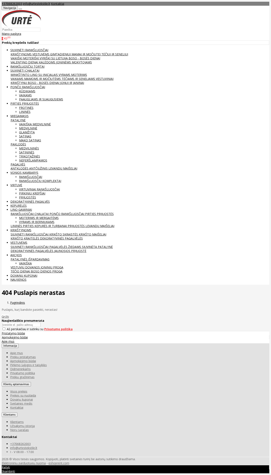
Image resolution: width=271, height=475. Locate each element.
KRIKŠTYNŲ (19, 83)
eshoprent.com (58, 463)
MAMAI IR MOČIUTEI (86, 54)
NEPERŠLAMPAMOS (33, 160)
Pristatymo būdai (13, 333)
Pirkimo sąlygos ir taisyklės (28, 365)
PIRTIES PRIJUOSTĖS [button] (24, 103)
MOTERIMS (79, 75)
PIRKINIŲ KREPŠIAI (32, 193)
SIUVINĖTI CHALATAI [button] (24, 70)
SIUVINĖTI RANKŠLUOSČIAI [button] (29, 50)
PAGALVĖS (18, 164)
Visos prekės (18, 391)
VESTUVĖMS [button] (18, 243)
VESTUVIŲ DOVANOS (26, 267)
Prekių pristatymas (23, 357)
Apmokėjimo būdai (15, 337)
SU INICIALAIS (48, 75)
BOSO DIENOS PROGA (46, 271)
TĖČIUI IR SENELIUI (114, 54)
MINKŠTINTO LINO (24, 75)
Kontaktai (57, 4)
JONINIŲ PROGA (52, 267)
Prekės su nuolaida (23, 395)
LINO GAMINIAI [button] (21, 210)
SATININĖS (26, 152)
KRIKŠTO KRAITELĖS (25, 238)
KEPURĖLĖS (18, 206)
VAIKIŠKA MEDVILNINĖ (35, 124)
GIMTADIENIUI (61, 54)
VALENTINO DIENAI (25, 62)
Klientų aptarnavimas (16, 384)
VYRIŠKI (45, 58)
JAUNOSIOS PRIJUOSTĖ (70, 251)
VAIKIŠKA (25, 263)
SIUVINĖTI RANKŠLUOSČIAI (30, 234)
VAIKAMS (17, 79)
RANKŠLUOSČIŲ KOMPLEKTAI (40, 181)
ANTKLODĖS (20, 168)
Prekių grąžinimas (22, 377)
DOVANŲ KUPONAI (23, 276)
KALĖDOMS (47, 62)
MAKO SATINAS (30, 140)
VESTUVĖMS (41, 54)
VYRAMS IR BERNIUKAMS (36, 222)
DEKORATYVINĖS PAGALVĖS (30, 202)
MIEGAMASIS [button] (19, 116)
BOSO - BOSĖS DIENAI (84, 58)
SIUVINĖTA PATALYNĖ (97, 247)
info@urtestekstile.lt (36, 4)
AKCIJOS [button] (16, 255)
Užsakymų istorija (22, 426)
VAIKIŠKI (17, 58)
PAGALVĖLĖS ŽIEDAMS (65, 247)
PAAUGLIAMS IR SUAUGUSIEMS (41, 99)
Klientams (9, 414)
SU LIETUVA (60, 58)
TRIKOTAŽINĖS (29, 156)
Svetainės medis (21, 403)
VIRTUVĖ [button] (16, 185)
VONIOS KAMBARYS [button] (24, 173)
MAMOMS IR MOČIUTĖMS (43, 79)
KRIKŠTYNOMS (21, 54)
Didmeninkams (20, 369)
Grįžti (5, 317)
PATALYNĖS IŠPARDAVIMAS (30, 259)
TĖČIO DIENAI (21, 271)
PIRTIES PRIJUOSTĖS (99, 214)
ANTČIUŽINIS (38, 168)
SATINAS (25, 136)
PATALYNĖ (18, 120)
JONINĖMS (64, 62)
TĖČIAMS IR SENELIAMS (79, 79)
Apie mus (8, 341)
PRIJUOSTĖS (27, 197)
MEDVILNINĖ (28, 128)
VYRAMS (65, 75)
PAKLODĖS (18, 144)
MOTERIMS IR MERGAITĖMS (39, 218)
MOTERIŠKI (31, 58)
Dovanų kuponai (21, 399)
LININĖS (24, 112)
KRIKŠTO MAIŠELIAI (92, 234)
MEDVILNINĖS (29, 148)
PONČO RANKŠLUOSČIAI (67, 214)
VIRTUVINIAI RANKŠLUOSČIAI (39, 189)
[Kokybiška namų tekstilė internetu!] (21, 25)
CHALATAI (42, 214)
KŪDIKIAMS (27, 91)
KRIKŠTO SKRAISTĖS (64, 234)
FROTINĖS (26, 108)
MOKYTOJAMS (82, 62)
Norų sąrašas (19, 430)
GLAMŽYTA (27, 132)
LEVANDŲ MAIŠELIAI (62, 168)
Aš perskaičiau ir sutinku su (40, 329)
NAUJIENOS (18, 280)
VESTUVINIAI (104, 79)
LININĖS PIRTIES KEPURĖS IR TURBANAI (39, 226)
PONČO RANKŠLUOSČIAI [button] (27, 87)
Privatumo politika (22, 373)
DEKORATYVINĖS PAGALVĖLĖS (61, 238)
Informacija (10, 345)
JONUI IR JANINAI (72, 83)
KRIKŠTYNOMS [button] (20, 230)
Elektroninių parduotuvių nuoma (24, 463)
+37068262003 (12, 4)
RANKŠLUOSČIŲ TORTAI (27, 66)
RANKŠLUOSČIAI (30, 177)
